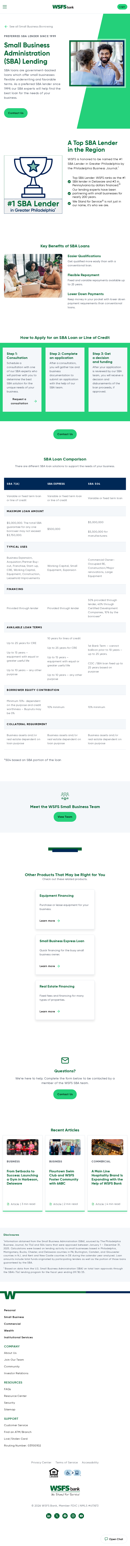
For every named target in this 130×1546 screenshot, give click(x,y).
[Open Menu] (5, 7)
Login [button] (122, 6)
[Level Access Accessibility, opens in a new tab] (72, 1473)
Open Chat (114, 1540)
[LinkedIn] (48, 1516)
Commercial (101, 1161)
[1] (119, 184)
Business (13, 1161)
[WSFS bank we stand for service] (65, 1490)
